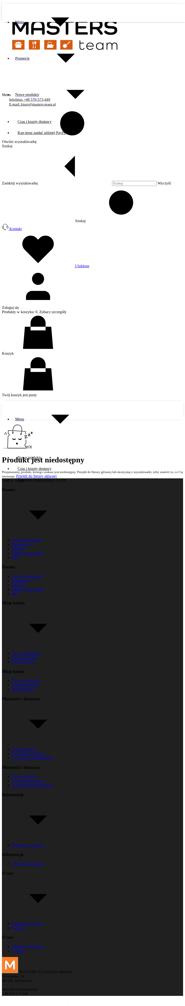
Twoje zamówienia (26, 653)
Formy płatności (24, 749)
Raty (15, 557)
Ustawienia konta (25, 658)
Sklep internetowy (163, 1001)
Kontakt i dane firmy (27, 923)
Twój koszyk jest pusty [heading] (19, 395)
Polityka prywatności (28, 845)
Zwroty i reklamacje (27, 540)
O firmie (18, 928)
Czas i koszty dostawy (29, 753)
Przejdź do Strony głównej (36, 476)
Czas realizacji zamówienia (32, 758)
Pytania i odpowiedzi (28, 553)
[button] (117, 221)
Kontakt (18, 549)
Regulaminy (21, 544)
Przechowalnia (23, 662)
